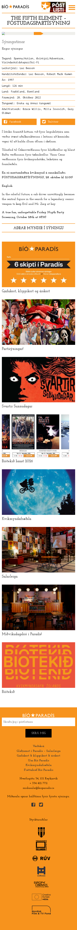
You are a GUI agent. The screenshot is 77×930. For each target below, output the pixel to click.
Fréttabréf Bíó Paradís (38, 770)
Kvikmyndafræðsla (39, 765)
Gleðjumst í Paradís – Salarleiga (39, 751)
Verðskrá (38, 746)
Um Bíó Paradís (38, 760)
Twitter (53, 122)
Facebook (15, 122)
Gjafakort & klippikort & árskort (38, 755)
